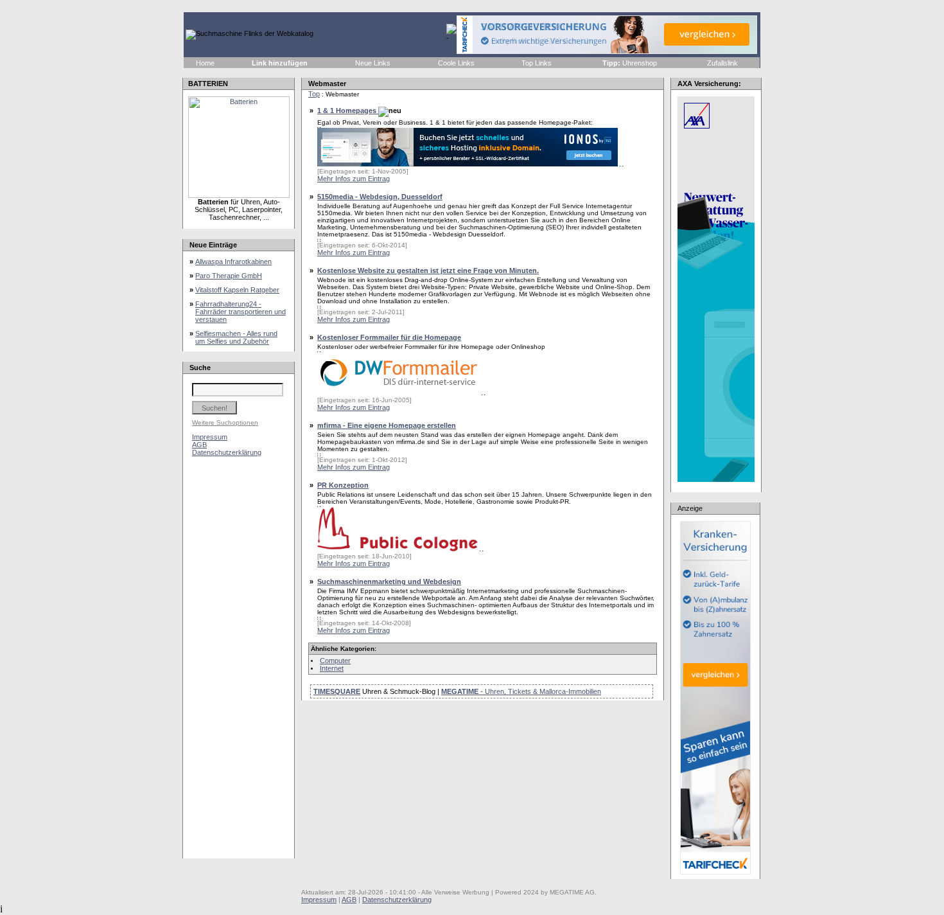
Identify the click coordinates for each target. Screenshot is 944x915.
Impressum (209, 437)
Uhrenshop (630, 63)
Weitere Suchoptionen (225, 422)
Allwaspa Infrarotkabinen (233, 261)
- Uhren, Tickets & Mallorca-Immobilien (521, 691)
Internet (332, 668)
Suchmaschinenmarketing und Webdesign (389, 581)
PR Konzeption (343, 485)
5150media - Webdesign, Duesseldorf (379, 196)
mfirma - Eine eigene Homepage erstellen (386, 425)
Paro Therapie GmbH (228, 276)
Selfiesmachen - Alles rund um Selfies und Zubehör (236, 337)
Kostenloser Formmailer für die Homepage (389, 337)
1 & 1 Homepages (347, 110)
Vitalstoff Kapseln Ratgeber (237, 290)
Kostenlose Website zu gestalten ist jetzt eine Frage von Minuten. (428, 270)
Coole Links (456, 63)
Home (205, 63)
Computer (335, 660)
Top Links (537, 63)
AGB (199, 445)
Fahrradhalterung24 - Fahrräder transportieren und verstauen (240, 311)
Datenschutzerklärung (226, 452)
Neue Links (372, 63)
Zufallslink (722, 63)
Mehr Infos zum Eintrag (353, 178)
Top (314, 94)
